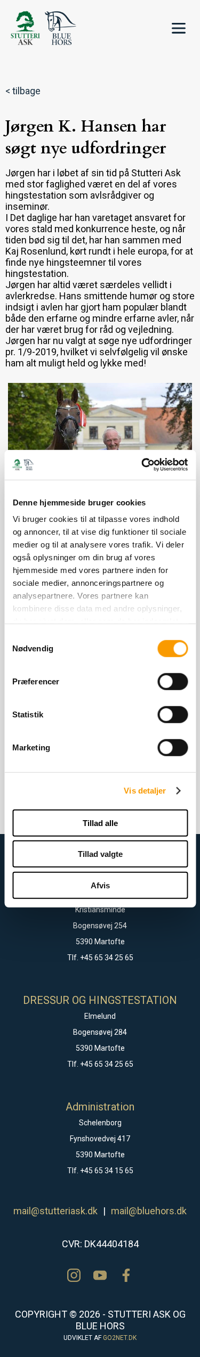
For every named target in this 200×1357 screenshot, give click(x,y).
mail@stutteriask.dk (55, 1210)
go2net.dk (120, 1338)
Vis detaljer (145, 790)
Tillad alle (100, 822)
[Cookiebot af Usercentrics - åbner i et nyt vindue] (142, 465)
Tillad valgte (100, 854)
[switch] (172, 681)
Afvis (100, 884)
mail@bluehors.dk (149, 1210)
